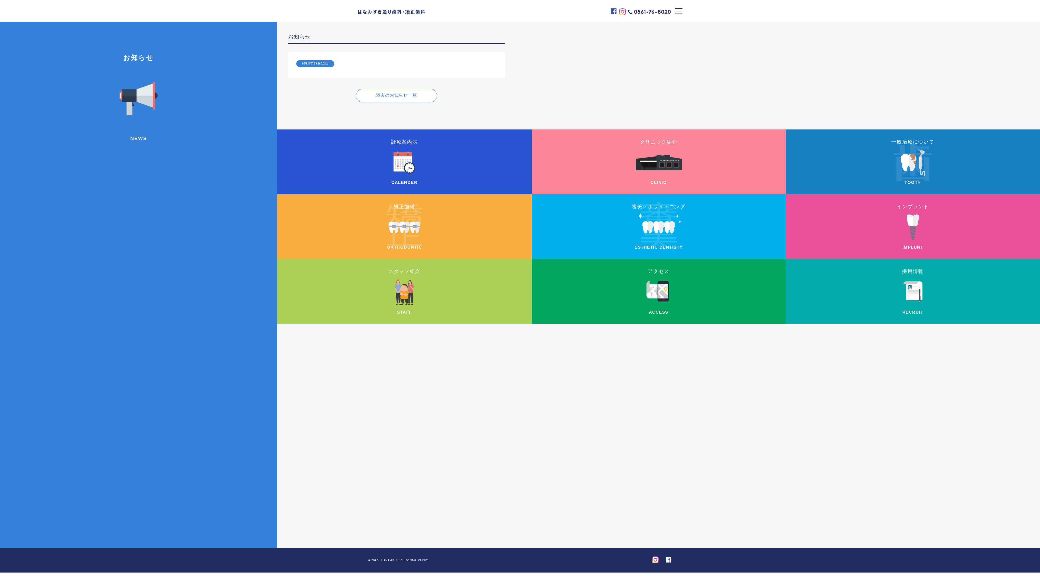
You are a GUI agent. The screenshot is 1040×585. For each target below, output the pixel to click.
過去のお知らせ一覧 (396, 95)
